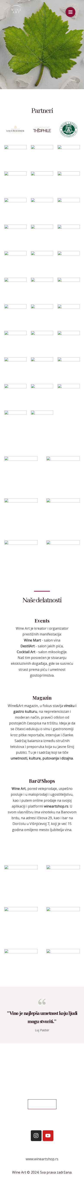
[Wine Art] (16, 12)
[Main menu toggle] (70, 12)
